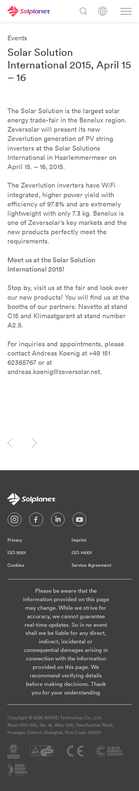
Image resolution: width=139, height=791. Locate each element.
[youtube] (79, 521)
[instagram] (14, 521)
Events (17, 38)
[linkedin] (58, 521)
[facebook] (36, 521)
